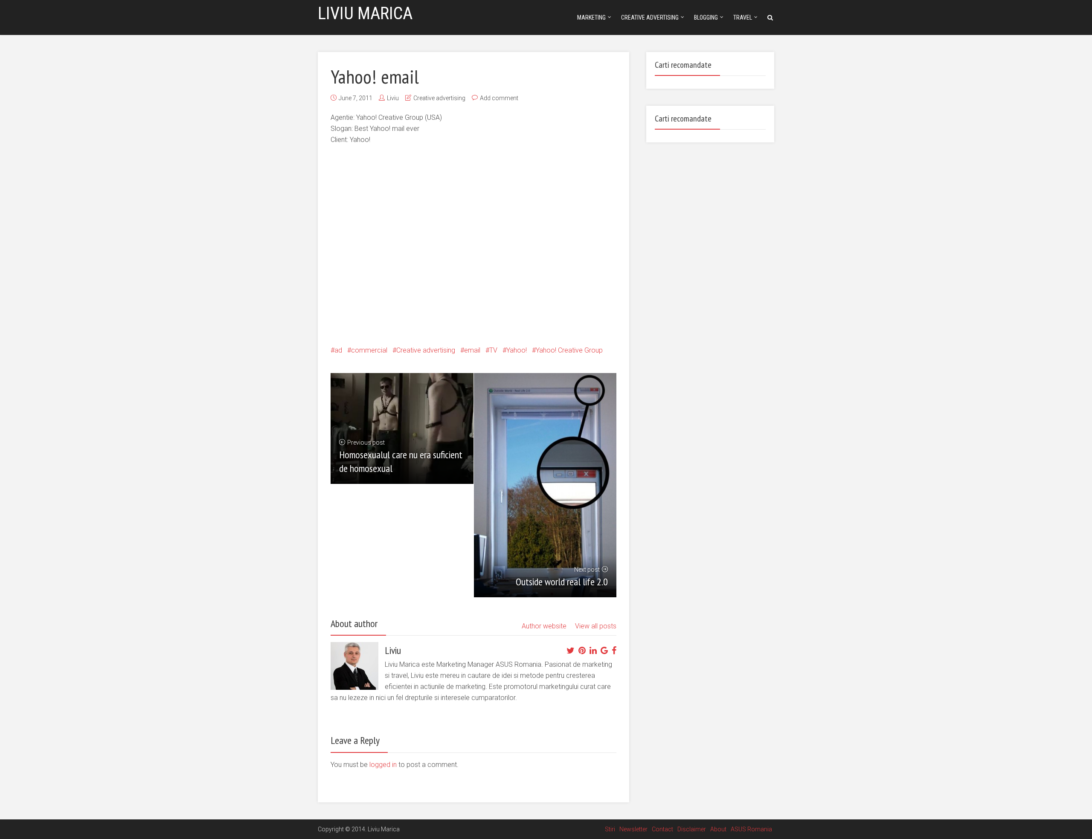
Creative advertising (650, 17)
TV (493, 350)
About (718, 829)
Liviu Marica (365, 13)
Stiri (610, 829)
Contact (662, 829)
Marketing (591, 17)
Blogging (706, 17)
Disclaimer (691, 829)
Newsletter (633, 829)
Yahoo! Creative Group (569, 350)
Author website (544, 626)
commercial (369, 350)
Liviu (393, 98)
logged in (383, 765)
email (472, 350)
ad (338, 350)
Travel (742, 17)
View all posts (595, 626)
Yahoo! (516, 350)
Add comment (499, 98)
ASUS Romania (751, 829)
